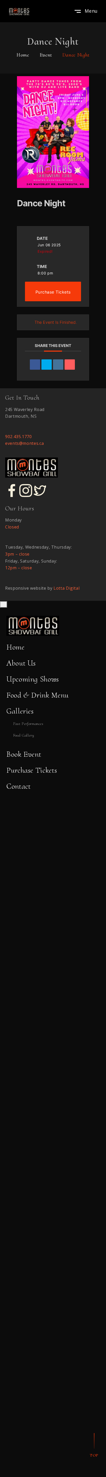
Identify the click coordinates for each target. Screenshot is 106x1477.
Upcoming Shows (32, 679)
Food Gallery (23, 735)
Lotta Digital (67, 588)
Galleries (20, 711)
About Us (21, 663)
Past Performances (28, 723)
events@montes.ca (24, 443)
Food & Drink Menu (37, 695)
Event (46, 55)
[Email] (70, 364)
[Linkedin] (58, 364)
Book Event (23, 754)
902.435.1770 (18, 436)
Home (22, 55)
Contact (18, 786)
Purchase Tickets (53, 292)
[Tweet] (46, 364)
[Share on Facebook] (35, 364)
